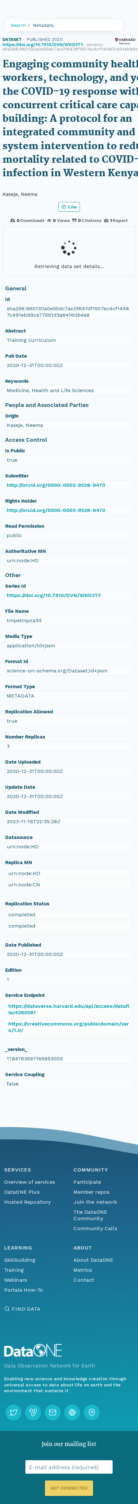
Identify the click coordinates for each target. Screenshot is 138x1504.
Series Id (15, 586)
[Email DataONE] (53, 1412)
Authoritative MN (25, 551)
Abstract (15, 331)
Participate (87, 1182)
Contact (83, 1280)
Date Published (23, 945)
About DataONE (93, 1260)
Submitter (17, 476)
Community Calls (95, 1228)
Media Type (18, 636)
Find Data (26, 1309)
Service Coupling (24, 1074)
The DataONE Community (90, 1215)
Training (14, 1270)
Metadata (43, 25)
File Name (17, 611)
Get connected (69, 1488)
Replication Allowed (29, 712)
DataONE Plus (21, 1192)
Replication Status (27, 904)
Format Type (20, 686)
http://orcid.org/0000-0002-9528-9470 (56, 485)
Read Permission (24, 526)
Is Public (15, 451)
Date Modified (22, 812)
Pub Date (16, 356)
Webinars (15, 1280)
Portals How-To (23, 1290)
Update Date (20, 787)
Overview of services (29, 1182)
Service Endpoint (25, 995)
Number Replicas (25, 737)
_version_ (16, 1049)
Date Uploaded (22, 762)
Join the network (95, 1202)
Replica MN (18, 862)
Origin (12, 416)
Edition (13, 970)
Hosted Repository (27, 1202)
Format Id (16, 661)
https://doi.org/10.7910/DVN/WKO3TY (43, 44)
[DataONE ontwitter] (13, 1412)
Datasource (19, 837)
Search (18, 25)
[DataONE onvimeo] (33, 1412)
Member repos (91, 1192)
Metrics (82, 1270)
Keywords (17, 381)
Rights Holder (21, 501)
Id (7, 299)
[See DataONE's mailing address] (92, 1412)
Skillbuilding (19, 1260)
